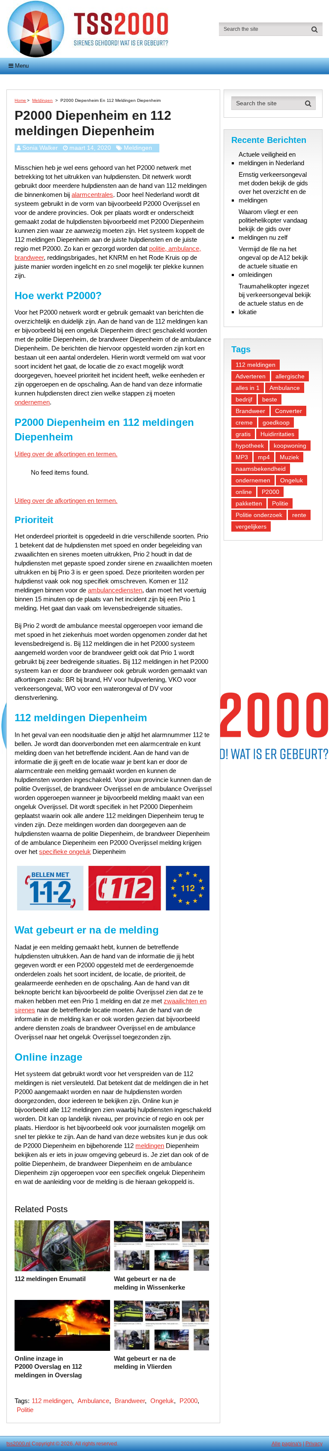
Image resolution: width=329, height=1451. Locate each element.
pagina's (292, 1444)
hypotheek (250, 445)
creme (244, 422)
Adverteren (251, 376)
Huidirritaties (277, 434)
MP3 (242, 457)
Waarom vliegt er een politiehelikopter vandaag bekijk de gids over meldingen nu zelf (273, 224)
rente (299, 514)
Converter (288, 410)
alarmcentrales (92, 194)
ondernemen (32, 402)
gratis (243, 434)
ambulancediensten (115, 590)
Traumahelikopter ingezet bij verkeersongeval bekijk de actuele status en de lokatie (275, 298)
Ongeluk (162, 1400)
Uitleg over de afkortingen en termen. (66, 454)
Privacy (314, 1444)
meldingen (149, 1145)
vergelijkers (251, 526)
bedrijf (244, 399)
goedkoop (276, 422)
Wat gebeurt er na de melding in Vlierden (145, 1363)
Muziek (289, 457)
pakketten (249, 503)
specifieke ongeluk (65, 851)
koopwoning (290, 445)
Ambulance (93, 1400)
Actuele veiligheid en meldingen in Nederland (271, 159)
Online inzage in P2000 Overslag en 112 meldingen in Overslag (48, 1367)
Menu (22, 65)
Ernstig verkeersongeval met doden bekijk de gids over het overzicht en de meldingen (273, 187)
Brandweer (130, 1400)
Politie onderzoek (259, 514)
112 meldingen (52, 1400)
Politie (25, 1409)
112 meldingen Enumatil (50, 1278)
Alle (276, 1444)
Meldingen (138, 147)
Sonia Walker (40, 147)
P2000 (188, 1400)
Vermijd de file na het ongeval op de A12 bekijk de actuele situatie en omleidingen (273, 261)
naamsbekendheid (261, 468)
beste (269, 399)
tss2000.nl (18, 1444)
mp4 (264, 457)
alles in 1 (248, 387)
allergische (290, 376)
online (244, 491)
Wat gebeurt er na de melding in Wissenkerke (149, 1283)
